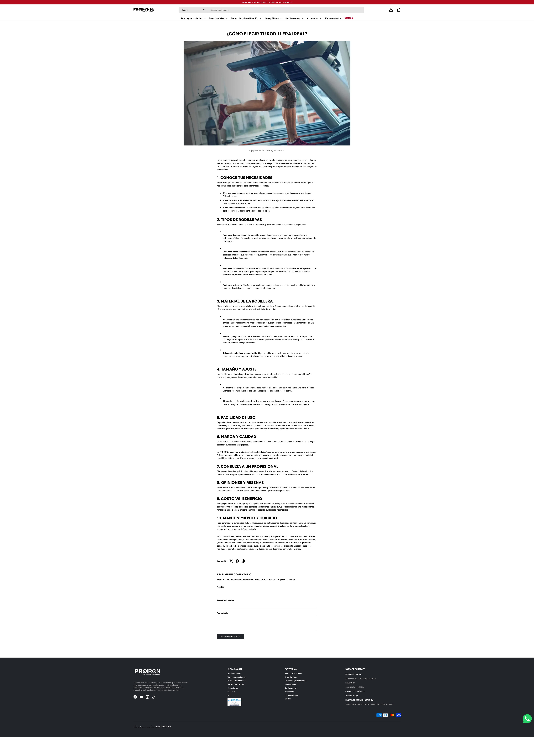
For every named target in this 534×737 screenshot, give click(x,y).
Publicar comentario (230, 636)
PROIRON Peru (165, 727)
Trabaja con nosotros (236, 684)
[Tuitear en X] (231, 561)
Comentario (222, 613)
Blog (229, 695)
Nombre (220, 587)
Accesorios (312, 18)
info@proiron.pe (351, 696)
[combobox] (271, 10)
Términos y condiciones (237, 677)
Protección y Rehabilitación (244, 18)
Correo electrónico (225, 600)
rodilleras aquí (271, 458)
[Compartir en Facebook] (237, 561)
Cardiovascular (292, 18)
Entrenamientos (333, 18)
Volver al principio (267, 653)
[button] (399, 10)
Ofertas (348, 17)
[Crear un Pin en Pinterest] (243, 561)
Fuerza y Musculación (191, 18)
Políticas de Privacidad (236, 681)
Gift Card (231, 692)
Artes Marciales (216, 18)
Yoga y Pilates (272, 18)
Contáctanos (233, 688)
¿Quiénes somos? (234, 673)
